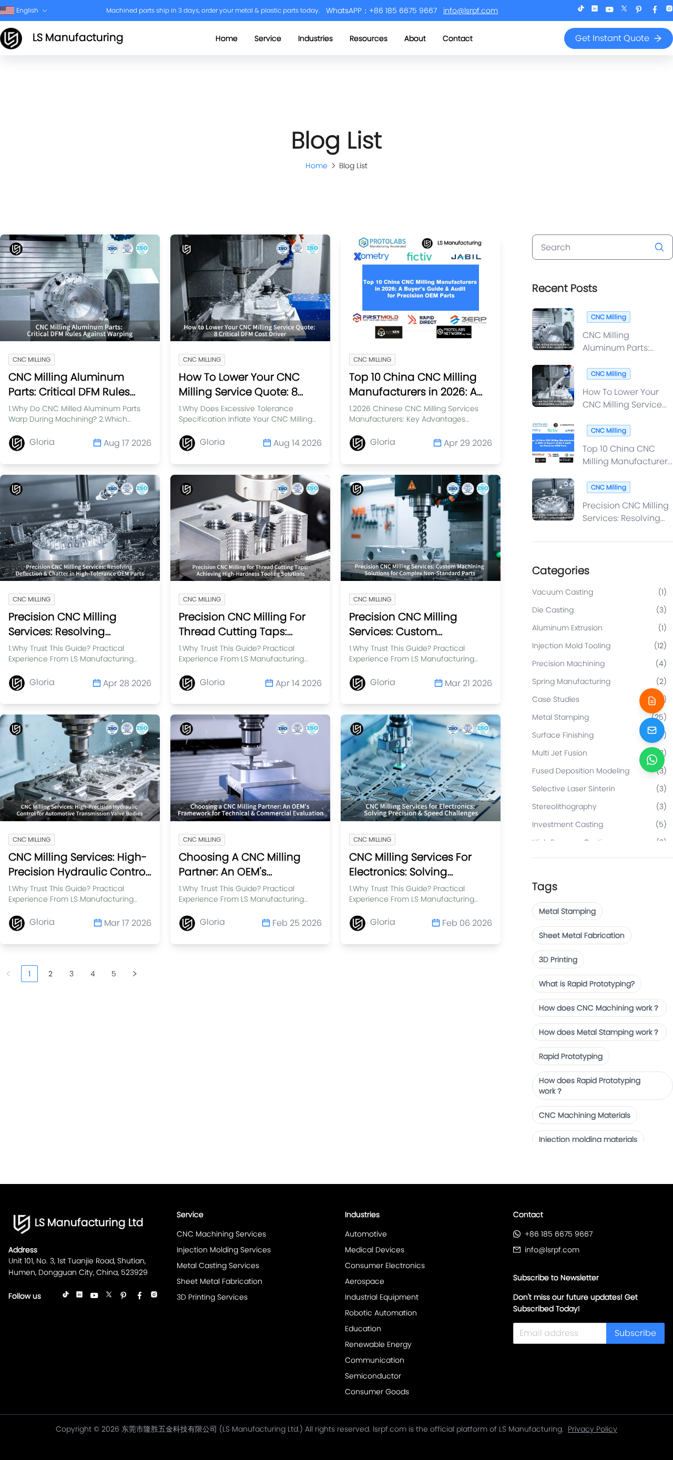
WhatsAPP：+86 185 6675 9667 (381, 10)
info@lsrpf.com (470, 10)
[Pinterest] (639, 11)
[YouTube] (609, 11)
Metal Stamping (567, 911)
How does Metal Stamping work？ (599, 1032)
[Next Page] (134, 973)
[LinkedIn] (594, 11)
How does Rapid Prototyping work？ (589, 1085)
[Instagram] (669, 11)
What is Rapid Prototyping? (587, 983)
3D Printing (558, 959)
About (415, 38)
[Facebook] (654, 11)
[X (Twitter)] (624, 11)
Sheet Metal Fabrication (582, 935)
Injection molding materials (588, 1139)
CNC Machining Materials (584, 1115)
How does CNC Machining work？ (599, 1008)
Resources (369, 38)
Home (227, 38)
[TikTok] (581, 11)
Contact (458, 38)
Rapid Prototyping (571, 1056)
